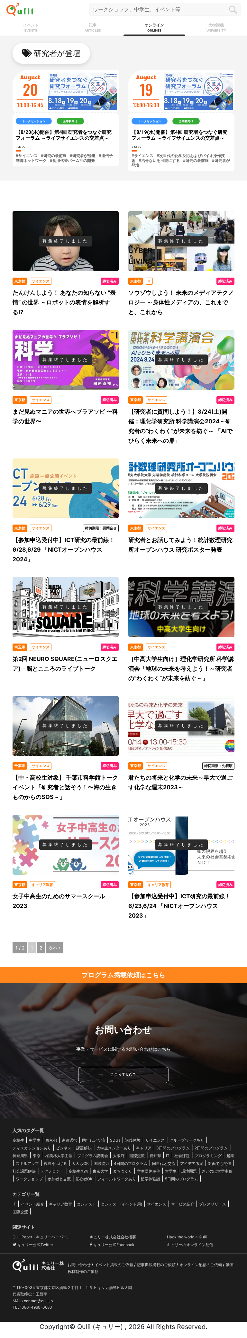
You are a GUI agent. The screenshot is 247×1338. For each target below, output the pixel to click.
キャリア (143, 1148)
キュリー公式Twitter (34, 1244)
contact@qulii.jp (38, 1300)
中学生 (35, 1140)
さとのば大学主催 (217, 1171)
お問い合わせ (80, 1264)
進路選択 (69, 1140)
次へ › (54, 947)
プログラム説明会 (92, 1155)
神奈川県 (20, 1155)
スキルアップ (27, 1163)
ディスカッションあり (32, 1148)
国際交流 (137, 1155)
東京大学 (100, 1171)
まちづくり (122, 1171)
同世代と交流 (163, 1163)
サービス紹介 (182, 1204)
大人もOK (80, 1163)
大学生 (171, 1171)
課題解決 (84, 1148)
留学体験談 (150, 1178)
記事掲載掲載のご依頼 (157, 1264)
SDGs (115, 1140)
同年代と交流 (93, 1140)
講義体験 (133, 1140)
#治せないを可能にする (159, 160)
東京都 (51, 1140)
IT (167, 1155)
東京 (37, 1155)
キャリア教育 (60, 1204)
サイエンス (155, 1140)
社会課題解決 (24, 1171)
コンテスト (86, 1204)
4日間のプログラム (130, 1163)
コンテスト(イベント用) (121, 1204)
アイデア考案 (191, 1163)
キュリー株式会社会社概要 (113, 1237)
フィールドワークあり (116, 1178)
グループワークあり (186, 1140)
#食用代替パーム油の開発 (72, 160)
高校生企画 (78, 1171)
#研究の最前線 (54, 155)
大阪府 (118, 1155)
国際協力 (101, 1163)
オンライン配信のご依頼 (201, 1264)
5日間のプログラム (181, 1178)
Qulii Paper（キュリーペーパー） (42, 1237)
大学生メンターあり (113, 1148)
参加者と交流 (59, 1178)
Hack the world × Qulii (187, 1237)
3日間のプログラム (173, 1148)
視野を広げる (55, 1163)
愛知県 (155, 1155)
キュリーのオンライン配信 (190, 1244)
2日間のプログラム (211, 1148)
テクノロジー (52, 1171)
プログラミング (208, 1155)
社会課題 (182, 1155)
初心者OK (84, 1178)
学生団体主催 (148, 1171)
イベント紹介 (32, 1204)
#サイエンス (27, 155)
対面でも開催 (219, 1163)
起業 (230, 1155)
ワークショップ (29, 1178)
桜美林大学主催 (58, 1155)
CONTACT (123, 1074)
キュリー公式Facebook (113, 1244)
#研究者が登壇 (83, 155)
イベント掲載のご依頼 (114, 1264)
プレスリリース (212, 1204)
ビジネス (63, 1148)
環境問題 (189, 1171)
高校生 (18, 1140)
